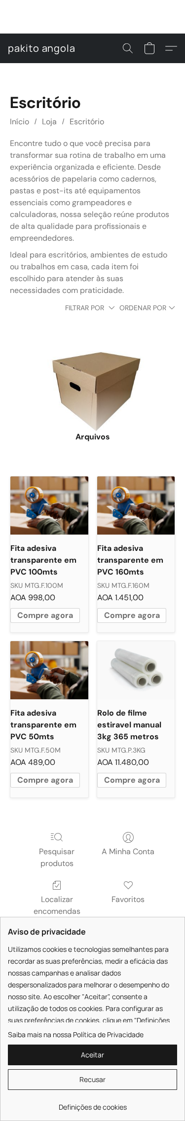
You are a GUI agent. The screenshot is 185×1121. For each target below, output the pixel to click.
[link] (92, 1103)
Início (19, 121)
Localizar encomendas (57, 905)
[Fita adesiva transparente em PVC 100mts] (49, 505)
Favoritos (128, 899)
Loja (49, 121)
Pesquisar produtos (56, 857)
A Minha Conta (128, 851)
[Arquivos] (92, 376)
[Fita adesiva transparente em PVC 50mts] (49, 670)
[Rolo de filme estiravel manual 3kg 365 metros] (136, 670)
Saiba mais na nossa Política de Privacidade (76, 1034)
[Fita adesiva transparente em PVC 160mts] (136, 505)
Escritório (87, 121)
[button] (41, 48)
